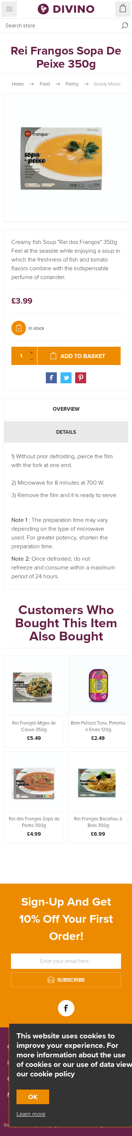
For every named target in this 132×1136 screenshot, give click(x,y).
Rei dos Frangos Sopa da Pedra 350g (34, 821)
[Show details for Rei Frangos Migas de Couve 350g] (34, 685)
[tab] (66, 409)
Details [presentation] (66, 432)
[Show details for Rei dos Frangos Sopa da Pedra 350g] (34, 781)
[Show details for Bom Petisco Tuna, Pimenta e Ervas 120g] (98, 685)
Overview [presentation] (66, 409)
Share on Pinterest (80, 377)
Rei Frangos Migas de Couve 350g (34, 726)
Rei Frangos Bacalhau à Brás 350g (98, 821)
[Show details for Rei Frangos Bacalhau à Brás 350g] (98, 781)
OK (32, 1097)
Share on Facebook (51, 377)
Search (124, 25)
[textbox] (58, 25)
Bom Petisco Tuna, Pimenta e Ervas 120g (98, 726)
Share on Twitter (66, 377)
